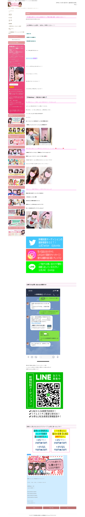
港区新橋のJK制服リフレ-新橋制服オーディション (42, 515)
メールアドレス (11, 82)
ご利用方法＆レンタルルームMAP (15, 26)
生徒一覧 (10, 20)
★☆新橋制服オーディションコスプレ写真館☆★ (16, 33)
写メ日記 (10, 17)
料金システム (11, 28)
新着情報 (10, 23)
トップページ (11, 10)
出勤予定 (10, 14)
